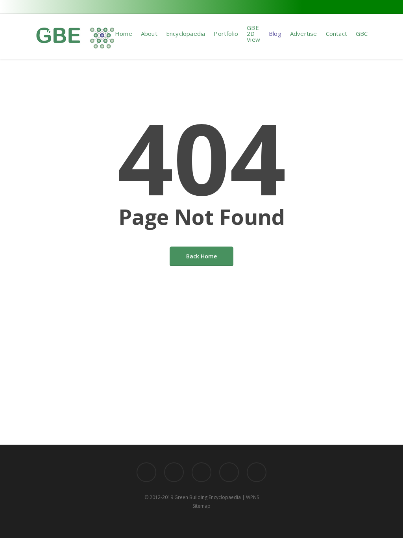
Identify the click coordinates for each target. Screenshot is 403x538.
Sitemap (201, 506)
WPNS (252, 497)
